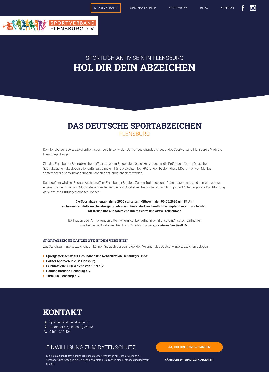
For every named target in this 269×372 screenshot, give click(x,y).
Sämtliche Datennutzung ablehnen (189, 359)
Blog (204, 8)
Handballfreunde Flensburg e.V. (68, 271)
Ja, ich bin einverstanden (189, 347)
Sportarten (178, 8)
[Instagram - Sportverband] (253, 7)
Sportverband (105, 8)
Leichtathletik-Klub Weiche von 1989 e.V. (75, 266)
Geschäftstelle (143, 8)
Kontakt (228, 8)
